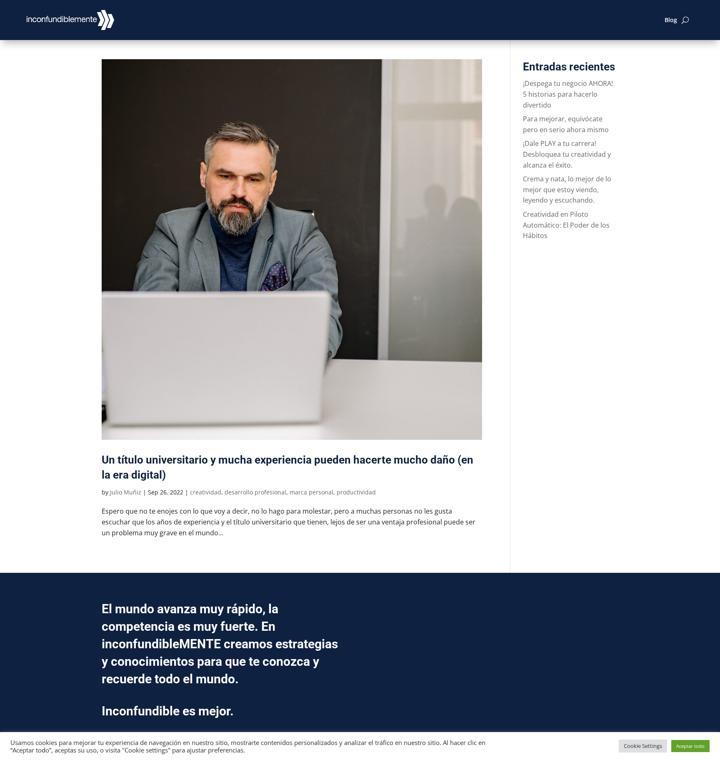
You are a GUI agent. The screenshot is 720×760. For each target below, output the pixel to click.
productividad (356, 492)
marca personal (311, 492)
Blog (671, 20)
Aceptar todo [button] (690, 746)
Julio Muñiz (125, 492)
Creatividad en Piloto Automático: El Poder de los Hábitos (566, 225)
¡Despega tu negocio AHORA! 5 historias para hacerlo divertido (568, 94)
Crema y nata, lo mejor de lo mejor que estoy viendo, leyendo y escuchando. (567, 189)
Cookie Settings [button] (643, 746)
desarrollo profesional (255, 492)
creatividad (205, 492)
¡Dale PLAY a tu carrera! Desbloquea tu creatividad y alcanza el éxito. (567, 154)
